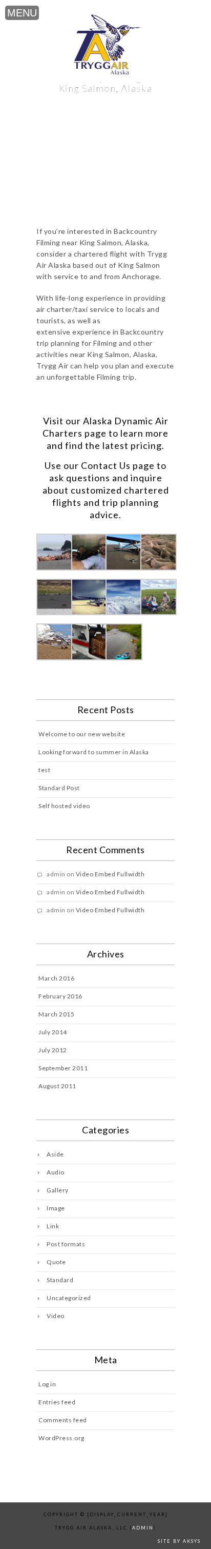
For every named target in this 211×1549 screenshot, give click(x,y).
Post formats (66, 1244)
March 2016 (56, 978)
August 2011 (57, 1086)
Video (56, 1316)
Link (53, 1226)
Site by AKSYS (179, 1541)
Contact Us (106, 465)
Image (56, 1208)
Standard (60, 1280)
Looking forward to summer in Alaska (93, 752)
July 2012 (52, 1050)
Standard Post (59, 788)
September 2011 (63, 1068)
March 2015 (56, 1014)
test (44, 770)
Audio (56, 1172)
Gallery (58, 1190)
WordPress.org (61, 1438)
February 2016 (60, 996)
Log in (47, 1384)
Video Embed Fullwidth (110, 874)
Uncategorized (69, 1298)
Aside (55, 1154)
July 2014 (52, 1032)
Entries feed (56, 1402)
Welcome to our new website (81, 734)
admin (143, 1528)
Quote (56, 1262)
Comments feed (62, 1420)
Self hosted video (64, 806)
